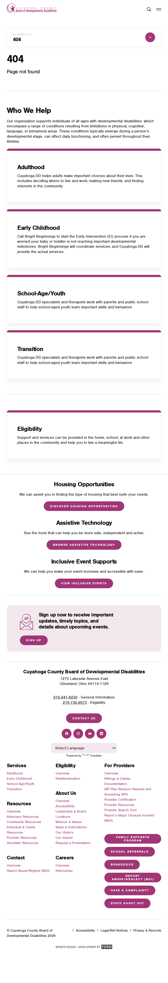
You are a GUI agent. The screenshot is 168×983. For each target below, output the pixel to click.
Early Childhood (38, 228)
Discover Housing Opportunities (84, 506)
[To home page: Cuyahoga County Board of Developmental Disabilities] (32, 9)
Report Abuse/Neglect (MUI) (28, 871)
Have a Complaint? (130, 890)
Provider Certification (120, 799)
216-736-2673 (75, 702)
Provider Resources (22, 838)
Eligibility (29, 429)
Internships (64, 871)
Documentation (115, 784)
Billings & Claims (117, 778)
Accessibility (65, 806)
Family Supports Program (133, 838)
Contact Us (84, 718)
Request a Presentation (73, 843)
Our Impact (64, 838)
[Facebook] (67, 734)
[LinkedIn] (101, 734)
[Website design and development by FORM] (84, 948)
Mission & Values (69, 822)
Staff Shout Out (127, 903)
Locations (63, 816)
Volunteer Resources (22, 843)
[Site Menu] (158, 9)
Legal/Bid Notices (114, 930)
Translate (96, 755)
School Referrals (130, 851)
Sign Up (33, 640)
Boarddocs (122, 864)
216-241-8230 (65, 697)
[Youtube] (90, 734)
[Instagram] (78, 734)
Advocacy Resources (23, 816)
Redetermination (68, 778)
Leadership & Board (71, 811)
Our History (65, 832)
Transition (30, 349)
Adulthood (30, 167)
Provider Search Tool (120, 810)
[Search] (149, 9)
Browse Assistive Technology (84, 545)
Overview (14, 811)
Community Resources (24, 822)
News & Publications (71, 827)
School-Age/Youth (41, 293)
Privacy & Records (147, 930)
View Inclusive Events (84, 583)
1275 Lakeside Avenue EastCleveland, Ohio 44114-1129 (84, 681)
